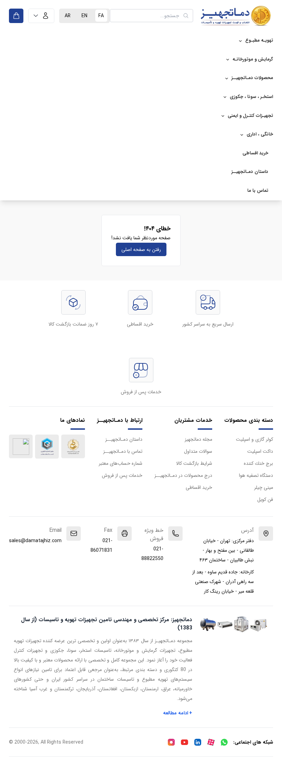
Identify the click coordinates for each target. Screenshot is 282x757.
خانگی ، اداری (260, 134)
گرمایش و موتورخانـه (252, 59)
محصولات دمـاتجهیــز (252, 77)
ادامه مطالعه (178, 713)
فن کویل (265, 499)
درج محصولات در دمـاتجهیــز (183, 475)
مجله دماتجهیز (198, 439)
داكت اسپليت (260, 451)
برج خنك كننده (258, 463)
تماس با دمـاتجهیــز (122, 451)
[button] (41, 16)
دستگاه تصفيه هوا (256, 475)
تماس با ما (257, 190)
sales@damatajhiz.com (35, 541)
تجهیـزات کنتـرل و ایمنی (250, 115)
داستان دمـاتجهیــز (249, 171)
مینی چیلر (263, 487)
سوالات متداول (198, 451)
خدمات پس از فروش (122, 475)
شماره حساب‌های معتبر (120, 463)
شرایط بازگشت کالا (194, 463)
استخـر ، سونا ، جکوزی (251, 96)
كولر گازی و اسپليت (254, 439)
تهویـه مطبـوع (259, 40)
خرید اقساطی (255, 153)
